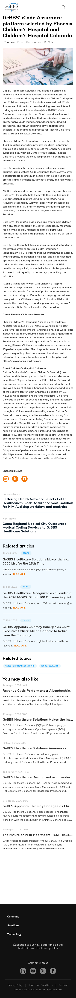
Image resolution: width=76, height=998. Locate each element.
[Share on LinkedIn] (6, 479)
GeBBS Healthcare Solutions (19, 666)
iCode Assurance (49, 666)
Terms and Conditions (40, 985)
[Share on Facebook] (24, 479)
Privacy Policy (15, 985)
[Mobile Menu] (70, 7)
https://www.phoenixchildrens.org (22, 361)
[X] (43, 971)
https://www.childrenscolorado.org (27, 454)
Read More (19, 574)
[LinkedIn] (23, 971)
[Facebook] (53, 971)
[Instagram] (33, 971)
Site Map (63, 985)
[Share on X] (15, 479)
